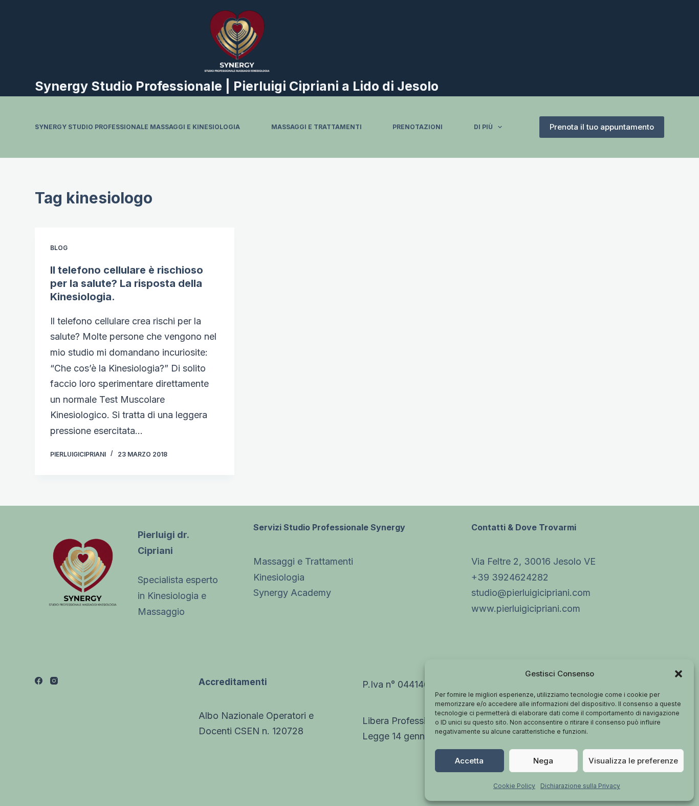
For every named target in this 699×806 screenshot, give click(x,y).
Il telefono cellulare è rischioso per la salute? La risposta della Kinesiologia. (126, 283)
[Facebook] (38, 681)
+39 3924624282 (510, 577)
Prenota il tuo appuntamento (602, 127)
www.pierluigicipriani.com (525, 608)
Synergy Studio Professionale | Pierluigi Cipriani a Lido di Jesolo (237, 86)
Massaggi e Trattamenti (316, 127)
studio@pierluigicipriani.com (531, 592)
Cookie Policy (514, 786)
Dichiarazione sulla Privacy (580, 786)
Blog (59, 248)
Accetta (469, 761)
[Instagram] (54, 681)
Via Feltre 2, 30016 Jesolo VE (533, 561)
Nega (543, 761)
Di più (483, 127)
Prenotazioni (417, 127)
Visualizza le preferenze (633, 761)
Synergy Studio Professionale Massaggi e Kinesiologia (137, 127)
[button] (678, 674)
